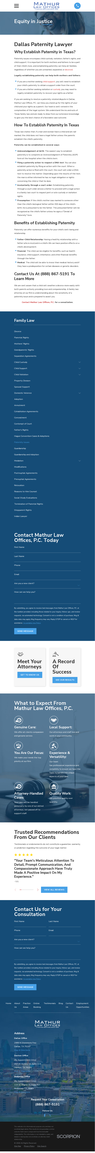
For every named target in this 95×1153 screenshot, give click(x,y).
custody (56, 89)
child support (49, 81)
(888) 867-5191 (47, 1104)
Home (8, 1003)
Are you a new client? (24, 583)
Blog (61, 1003)
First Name (19, 547)
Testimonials (50, 1003)
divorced (69, 69)
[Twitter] (50, 1115)
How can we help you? (24, 592)
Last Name (19, 556)
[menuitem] (47, 331)
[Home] (46, 6)
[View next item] (38, 890)
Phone (17, 565)
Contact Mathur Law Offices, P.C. (38, 302)
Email (16, 574)
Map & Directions (22, 1050)
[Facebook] (44, 1115)
